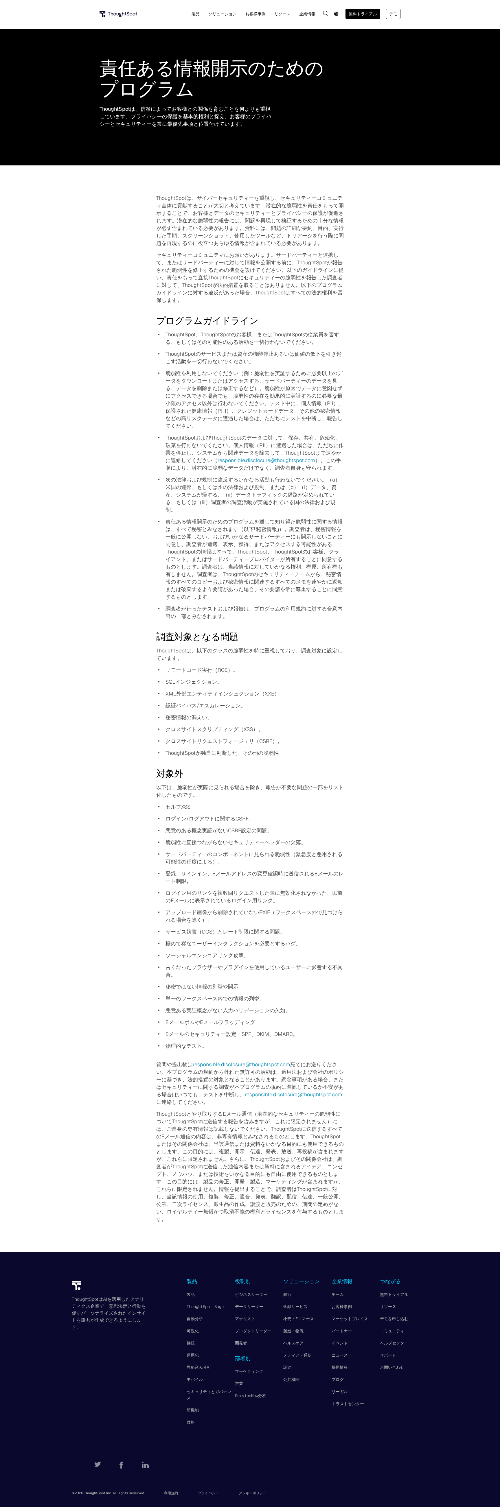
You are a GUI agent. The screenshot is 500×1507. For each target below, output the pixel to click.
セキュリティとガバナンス (209, 1395)
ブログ (338, 1379)
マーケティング (249, 1371)
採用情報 (340, 1367)
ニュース (340, 1355)
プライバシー (208, 1493)
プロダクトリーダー (253, 1330)
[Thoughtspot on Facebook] (121, 1465)
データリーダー (249, 1306)
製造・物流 (293, 1330)
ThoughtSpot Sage (205, 1306)
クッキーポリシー (252, 1493)
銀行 (287, 1294)
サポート (388, 1355)
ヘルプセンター (394, 1343)
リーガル (340, 1391)
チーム (338, 1294)
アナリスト (245, 1318)
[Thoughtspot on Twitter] (97, 1465)
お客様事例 (342, 1306)
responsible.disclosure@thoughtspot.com (266, 460)
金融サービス (295, 1306)
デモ (393, 13)
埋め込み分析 (199, 1367)
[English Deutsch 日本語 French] (336, 14)
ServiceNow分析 (250, 1395)
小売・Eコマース (298, 1318)
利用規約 (171, 1493)
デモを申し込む (394, 1318)
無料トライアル (363, 13)
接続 (191, 1343)
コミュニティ (392, 1330)
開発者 (241, 1343)
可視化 (193, 1330)
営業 (239, 1383)
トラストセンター (348, 1403)
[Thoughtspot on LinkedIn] (145, 1465)
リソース (388, 1306)
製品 (191, 1294)
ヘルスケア (293, 1343)
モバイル (195, 1379)
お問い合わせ (392, 1367)
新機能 (193, 1410)
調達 (287, 1367)
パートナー (342, 1330)
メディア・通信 (297, 1355)
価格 (191, 1422)
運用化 (193, 1355)
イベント (340, 1343)
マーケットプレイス (350, 1318)
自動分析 (195, 1318)
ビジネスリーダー (251, 1294)
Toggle (325, 13)
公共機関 (291, 1379)
